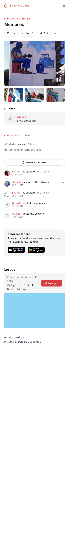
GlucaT (21, 117)
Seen (29, 33)
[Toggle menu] (64, 5)
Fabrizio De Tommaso (17, 18)
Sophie (16, 171)
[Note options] (63, 172)
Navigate (53, 283)
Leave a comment (36, 162)
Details (28, 135)
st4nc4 (16, 182)
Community (11, 135)
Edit (46, 33)
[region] (34, 310)
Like (12, 33)
